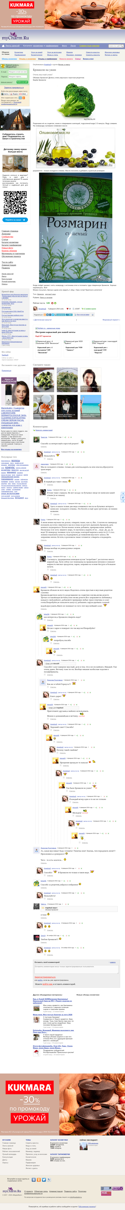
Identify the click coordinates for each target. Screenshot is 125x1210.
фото (26, 498)
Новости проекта (66, 59)
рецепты (9, 487)
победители (24, 479)
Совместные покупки (89, 46)
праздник (4, 483)
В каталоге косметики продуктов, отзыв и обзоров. (59, 1145)
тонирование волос (7, 491)
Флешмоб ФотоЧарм (7, 498)
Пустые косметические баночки (11, 485)
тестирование (16, 489)
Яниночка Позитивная (55, 680)
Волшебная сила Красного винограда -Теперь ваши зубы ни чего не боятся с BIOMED (15, 296)
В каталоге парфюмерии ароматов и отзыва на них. (60, 1159)
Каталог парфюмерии (11, 245)
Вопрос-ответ (88, 59)
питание (16, 479)
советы (26, 487)
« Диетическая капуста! (42, 320)
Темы (28, 1140)
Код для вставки (83, 314)
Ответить (44, 446)
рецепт (3, 487)
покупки (17, 481)
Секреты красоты (93, 55)
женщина (4, 465)
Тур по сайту (7, 262)
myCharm (6, 1140)
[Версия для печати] (93, 315)
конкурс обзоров (21, 468)
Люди (73, 46)
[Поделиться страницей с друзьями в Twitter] (53, 315)
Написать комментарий (43, 430)
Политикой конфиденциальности (11, 103)
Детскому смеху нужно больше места (15, 150)
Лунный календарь (9, 281)
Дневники (6, 234)
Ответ (48, 663)
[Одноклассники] (39, 1180)
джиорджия (45, 464)
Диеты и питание (46, 297)
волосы (15, 460)
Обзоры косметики (9, 59)
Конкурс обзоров (9, 251)
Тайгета (43, 904)
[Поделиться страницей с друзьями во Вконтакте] (47, 315)
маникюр (11, 472)
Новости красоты (93, 52)
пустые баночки (22, 483)
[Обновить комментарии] (122, 497)
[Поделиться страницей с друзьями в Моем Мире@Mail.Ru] (50, 315)
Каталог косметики (10, 242)
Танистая (44, 437)
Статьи (78, 59)
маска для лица (6, 475)
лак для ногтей (24, 470)
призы (14, 483)
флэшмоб (19, 498)
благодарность (5, 461)
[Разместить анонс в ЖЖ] (69, 315)
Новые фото (7, 248)
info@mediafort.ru (76, 1197)
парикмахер (7, 479)
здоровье (11, 465)
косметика (5, 470)
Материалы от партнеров (13, 254)
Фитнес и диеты (111, 55)
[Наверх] (122, 493)
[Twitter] (44, 1180)
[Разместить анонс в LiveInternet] (59, 315)
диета (12, 463)
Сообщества (7, 237)
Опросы (4, 284)
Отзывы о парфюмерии (47, 59)
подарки (4, 481)
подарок (11, 481)
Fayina (49, 490)
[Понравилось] (71, 437)
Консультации (7, 279)
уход (15, 491)
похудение (24, 481)
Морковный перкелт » (111, 320)
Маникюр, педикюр (74, 55)
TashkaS (5, 355)
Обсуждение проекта (11, 256)
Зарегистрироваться (45, 977)
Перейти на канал (13, 220)
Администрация (9, 265)
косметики (38, 46)
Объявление (6, 307)
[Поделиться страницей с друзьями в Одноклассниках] (45, 315)
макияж (3, 472)
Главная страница (10, 231)
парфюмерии (52, 46)
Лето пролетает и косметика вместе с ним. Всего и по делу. (15, 320)
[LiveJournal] (49, 1180)
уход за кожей (5, 496)
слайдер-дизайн (18, 487)
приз (9, 483)
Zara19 (43, 936)
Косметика (19, 52)
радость (24, 485)
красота (15, 470)
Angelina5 (47, 64)
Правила (6, 268)
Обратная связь (41, 1191)
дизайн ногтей (19, 463)
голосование (5, 463)
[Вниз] (122, 501)
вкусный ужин (50, 294)
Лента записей (12, 46)
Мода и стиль (52, 55)
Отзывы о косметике (27, 59)
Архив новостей (7, 274)
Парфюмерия (20, 55)
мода (13, 475)
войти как (48, 984)
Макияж (69, 52)
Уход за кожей (36, 52)
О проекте (28, 1191)
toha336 (46, 614)
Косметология (36, 55)
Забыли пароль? (6, 82)
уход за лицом (15, 496)
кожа (2, 468)
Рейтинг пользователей (11, 1151)
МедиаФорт (17, 1195)
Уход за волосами (54, 52)
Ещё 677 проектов (43, 336)
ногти (26, 475)
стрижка (8, 489)
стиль (3, 489)
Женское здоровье (112, 52)
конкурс (10, 467)
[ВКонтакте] (34, 1180)
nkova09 (44, 587)
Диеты (4, 276)
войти (40, 980)
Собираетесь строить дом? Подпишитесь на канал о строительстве (13, 136)
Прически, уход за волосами (36, 1154)
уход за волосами (10, 493)
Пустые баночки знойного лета (12, 315)
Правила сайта (70, 1191)
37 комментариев (90, 309)
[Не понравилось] (69, 437)
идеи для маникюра (22, 465)
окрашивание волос (10, 477)
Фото (64, 46)
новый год (19, 475)
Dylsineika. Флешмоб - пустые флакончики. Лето (12, 302)
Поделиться (6, 371)
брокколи (40, 294)
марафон (20, 472)
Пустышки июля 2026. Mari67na (13, 311)
